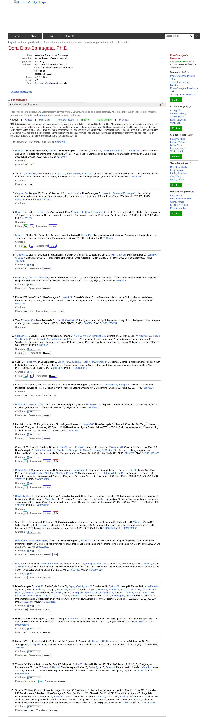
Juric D (106, 595)
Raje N (18, 592)
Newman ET (47, 563)
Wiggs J (137, 522)
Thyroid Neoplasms (180, 82)
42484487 (62, 157)
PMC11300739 (80, 368)
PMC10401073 (151, 453)
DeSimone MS (36, 404)
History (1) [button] (68, 36)
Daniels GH (62, 450)
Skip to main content (14, 4)
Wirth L (138, 592)
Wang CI (131, 193)
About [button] (34, 36)
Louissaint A (98, 499)
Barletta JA (25, 339)
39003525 (44, 345)
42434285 (20, 199)
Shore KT (20, 235)
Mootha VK (110, 450)
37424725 (108, 528)
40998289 (20, 261)
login (40, 115)
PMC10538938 (42, 479)
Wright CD (50, 499)
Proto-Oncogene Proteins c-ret (184, 90)
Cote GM (30, 595)
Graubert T (114, 589)
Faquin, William (178, 142)
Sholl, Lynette (177, 151)
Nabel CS (20, 496)
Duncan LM (112, 641)
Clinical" (32, 681)
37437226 (20, 479)
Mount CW (29, 320)
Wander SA (24, 566)
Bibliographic (19, 99)
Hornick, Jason (177, 148)
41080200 (87, 323)
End (25, 353)
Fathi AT (124, 589)
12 (38, 606)
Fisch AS (40, 212)
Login (11, 42)
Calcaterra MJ (116, 447)
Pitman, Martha (178, 208)
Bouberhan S (106, 592)
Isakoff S (88, 592)
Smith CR (77, 664)
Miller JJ (60, 320)
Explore (176, 100)
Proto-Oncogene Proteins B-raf (182, 77)
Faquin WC (86, 173)
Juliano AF (77, 362)
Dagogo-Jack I (22, 470)
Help (51, 36)
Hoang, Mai (176, 110)
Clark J (129, 595)
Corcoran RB (119, 193)
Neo (25, 376)
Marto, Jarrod (177, 179)
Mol (40, 681)
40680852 (121, 280)
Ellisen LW (146, 563)
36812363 (43, 547)
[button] (196, 36)
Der (25, 246)
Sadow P (93, 667)
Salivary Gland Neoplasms (183, 94)
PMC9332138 (148, 702)
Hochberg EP (117, 595)
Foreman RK (98, 641)
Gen (25, 165)
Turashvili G (100, 212)
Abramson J (29, 592)
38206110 (93, 407)
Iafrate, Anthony (178, 113)
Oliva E (116, 150)
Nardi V (77, 193)
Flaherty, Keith (177, 139)
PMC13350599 (42, 199)
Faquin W (20, 595)
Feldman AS (111, 384)
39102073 (58, 368)
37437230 (20, 505)
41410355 (108, 238)
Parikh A (40, 589)
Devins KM (20, 212)
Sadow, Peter (177, 116)
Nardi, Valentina (178, 119)
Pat (31, 165)
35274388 (127, 702)
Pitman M (53, 473)
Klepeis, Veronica (179, 205)
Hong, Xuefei (176, 170)
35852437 (27, 602)
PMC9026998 (22, 673)
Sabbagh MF (21, 336)
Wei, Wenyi (176, 176)
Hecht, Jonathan (178, 173)
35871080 (20, 647)
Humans (53, 226)
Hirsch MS (134, 150)
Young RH (79, 212)
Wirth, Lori (175, 123)
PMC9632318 (48, 602)
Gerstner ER (71, 320)
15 (38, 652)
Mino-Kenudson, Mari (180, 198)
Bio (25, 681)
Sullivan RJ (56, 592)
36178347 (140, 621)
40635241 (20, 303)
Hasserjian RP (149, 589)
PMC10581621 (42, 505)
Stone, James (177, 201)
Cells (62, 311)
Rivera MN (102, 563)
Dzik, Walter (176, 195)
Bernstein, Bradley (179, 167)
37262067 (129, 453)
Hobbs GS (135, 589)
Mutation (174, 85)
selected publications (21, 91)
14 (38, 457)
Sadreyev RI (75, 450)
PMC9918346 (22, 624)
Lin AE (44, 525)
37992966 (73, 430)
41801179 (27, 218)
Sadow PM (30, 173)
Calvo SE (87, 450)
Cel (25, 184)
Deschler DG (64, 362)
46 (38, 707)
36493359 (74, 569)
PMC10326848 (130, 528)
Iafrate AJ (106, 193)
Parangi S (99, 450)
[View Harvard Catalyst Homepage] (30, 2)
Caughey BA (21, 193)
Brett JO (19, 563)
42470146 (136, 176)
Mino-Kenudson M (38, 473)
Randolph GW (73, 173)
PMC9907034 (95, 569)
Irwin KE (58, 563)
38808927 (148, 388)
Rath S (63, 447)
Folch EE (132, 470)
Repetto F (20, 150)
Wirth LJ (61, 173)
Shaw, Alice (176, 145)
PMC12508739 (109, 323)
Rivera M (63, 473)
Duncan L (53, 150)
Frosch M (102, 589)
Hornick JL (67, 297)
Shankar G (62, 589)
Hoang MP (86, 235)
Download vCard (42, 83)
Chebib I (107, 150)
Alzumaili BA (145, 336)
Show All (60, 141)
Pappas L (67, 193)
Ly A (96, 592)
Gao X (49, 595)
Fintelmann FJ (80, 470)
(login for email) (59, 83)
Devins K (113, 254)
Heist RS (119, 473)
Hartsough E (21, 404)
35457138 (142, 670)
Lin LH (122, 254)
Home (17, 36)
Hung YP (30, 496)
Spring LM (90, 563)
